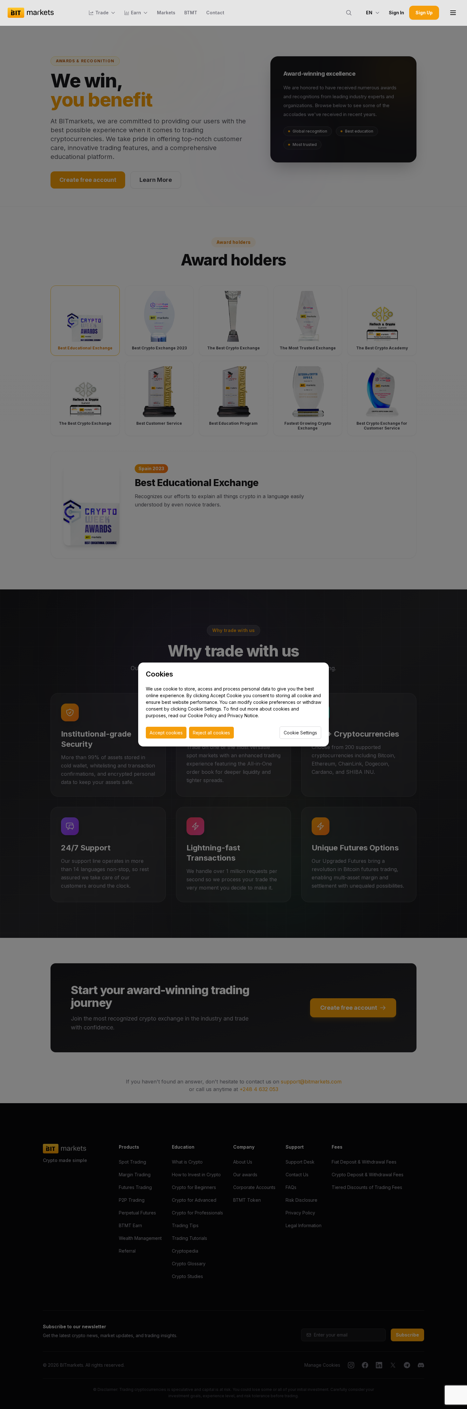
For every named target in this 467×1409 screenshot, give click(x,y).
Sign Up (424, 12)
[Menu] (453, 12)
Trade (102, 12)
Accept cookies (166, 732)
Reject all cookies (211, 732)
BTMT (190, 12)
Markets (166, 12)
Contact (215, 12)
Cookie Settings (300, 732)
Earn (136, 12)
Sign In (396, 12)
